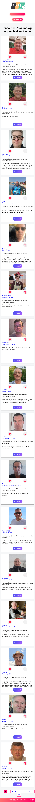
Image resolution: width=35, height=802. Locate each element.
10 (19, 795)
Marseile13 (5, 60)
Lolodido (4, 672)
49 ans (11, 203)
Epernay (4, 721)
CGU (14, 800)
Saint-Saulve (6, 344)
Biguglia (4, 532)
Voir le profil (17, 77)
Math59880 (5, 342)
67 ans (16, 627)
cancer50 (5, 578)
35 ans (11, 297)
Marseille (4, 297)
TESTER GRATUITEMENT (17, 14)
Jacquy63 (5, 766)
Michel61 (5, 390)
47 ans (13, 438)
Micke (4, 437)
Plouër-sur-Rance (7, 627)
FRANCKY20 (6, 531)
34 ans (13, 344)
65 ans (9, 391)
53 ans (10, 532)
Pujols (4, 391)
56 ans (11, 109)
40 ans (18, 485)
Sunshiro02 (5, 154)
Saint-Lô (4, 580)
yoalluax (4, 719)
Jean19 (4, 107)
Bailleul (4, 768)
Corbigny (5, 61)
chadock (4, 625)
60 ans (11, 61)
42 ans (11, 156)
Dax (3, 250)
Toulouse (5, 109)
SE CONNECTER (17, 19)
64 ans (10, 721)
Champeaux (5, 438)
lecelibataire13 (6, 295)
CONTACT (31, 800)
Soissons (4, 156)
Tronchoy (5, 674)
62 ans (10, 768)
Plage (3, 201)
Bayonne (4, 203)
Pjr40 (3, 248)
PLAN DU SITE (21, 800)
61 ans (11, 580)
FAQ (10, 800)
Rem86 (4, 484)
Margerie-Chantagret (8, 485)
